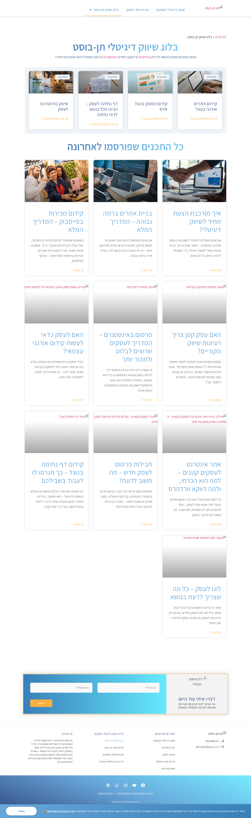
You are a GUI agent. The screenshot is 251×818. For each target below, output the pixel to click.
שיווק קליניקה (168, 768)
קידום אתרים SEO (165, 761)
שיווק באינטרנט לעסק (54, 106)
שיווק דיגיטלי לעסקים (170, 10)
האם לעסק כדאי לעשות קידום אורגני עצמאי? (57, 342)
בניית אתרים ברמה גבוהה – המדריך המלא (127, 221)
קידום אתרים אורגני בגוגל (205, 106)
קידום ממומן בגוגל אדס (151, 106)
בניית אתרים (168, 747)
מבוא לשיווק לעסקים (113, 754)
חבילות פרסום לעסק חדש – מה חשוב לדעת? (130, 472)
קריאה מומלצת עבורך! (203, 119)
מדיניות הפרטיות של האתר (61, 811)
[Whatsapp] (117, 786)
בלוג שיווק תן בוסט (106, 10)
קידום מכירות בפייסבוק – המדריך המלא (57, 221)
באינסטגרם (110, 57)
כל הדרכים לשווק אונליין (111, 761)
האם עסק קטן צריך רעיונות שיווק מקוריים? (196, 342)
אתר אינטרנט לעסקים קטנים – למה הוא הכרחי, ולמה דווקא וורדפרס (195, 476)
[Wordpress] (108, 786)
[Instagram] (125, 786)
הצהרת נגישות (105, 794)
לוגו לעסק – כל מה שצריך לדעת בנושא (195, 592)
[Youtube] (134, 786)
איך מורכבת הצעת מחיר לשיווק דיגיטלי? (197, 221)
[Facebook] (143, 786)
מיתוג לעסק (169, 754)
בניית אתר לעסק (137, 10)
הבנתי (21, 811)
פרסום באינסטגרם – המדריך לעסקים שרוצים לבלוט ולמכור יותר (125, 346)
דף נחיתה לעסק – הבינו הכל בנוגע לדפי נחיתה (102, 109)
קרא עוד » (215, 270)
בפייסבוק (144, 57)
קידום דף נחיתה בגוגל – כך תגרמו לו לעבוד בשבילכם (57, 472)
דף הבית (220, 37)
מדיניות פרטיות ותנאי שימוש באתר (134, 794)
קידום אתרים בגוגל (114, 747)
